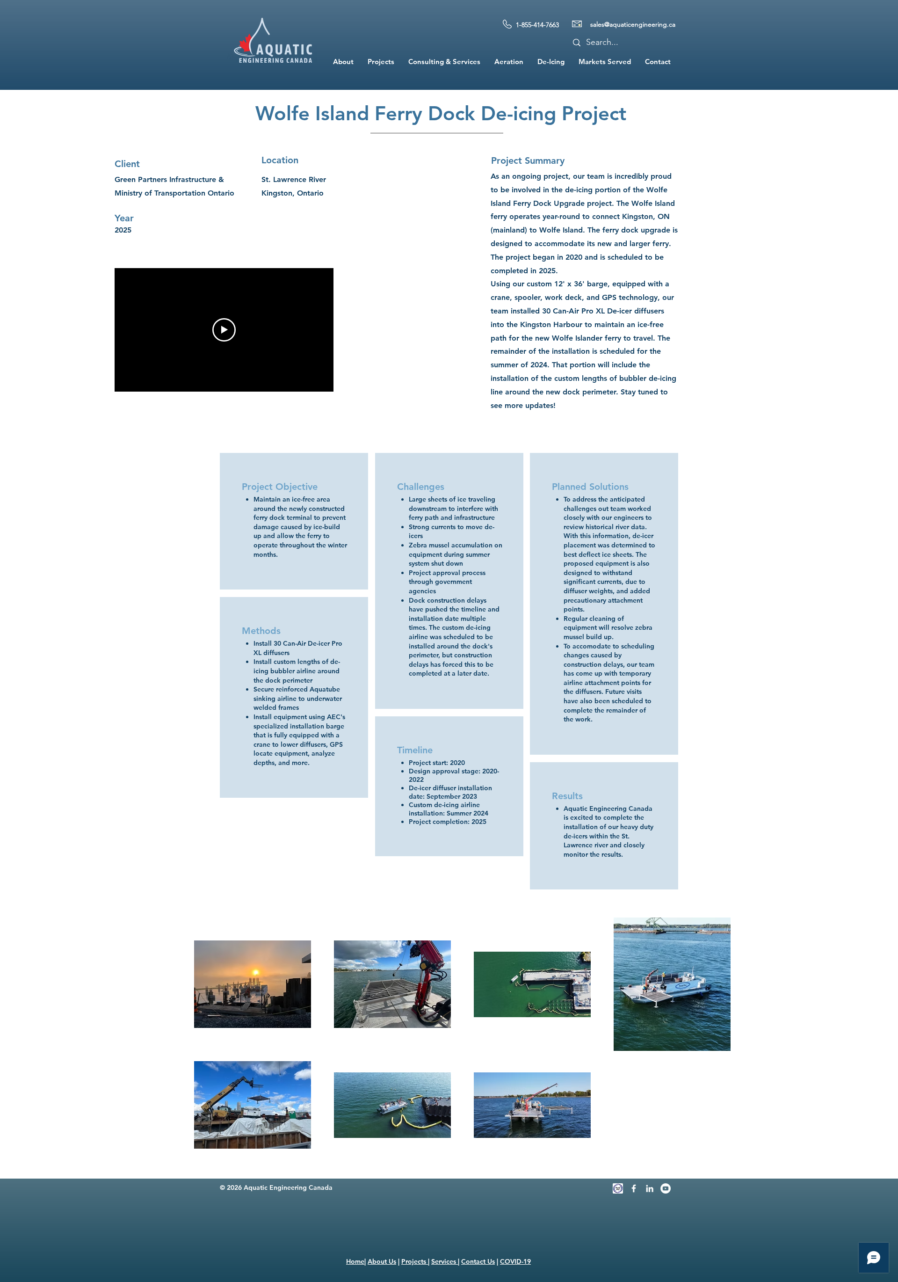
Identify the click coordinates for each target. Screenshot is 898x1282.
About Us (382, 1261)
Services (444, 1261)
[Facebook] (634, 1188)
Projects (414, 1261)
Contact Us (478, 1261)
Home (355, 1261)
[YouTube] (665, 1188)
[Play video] (224, 330)
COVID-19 (515, 1261)
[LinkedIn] (650, 1188)
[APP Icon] (618, 1188)
